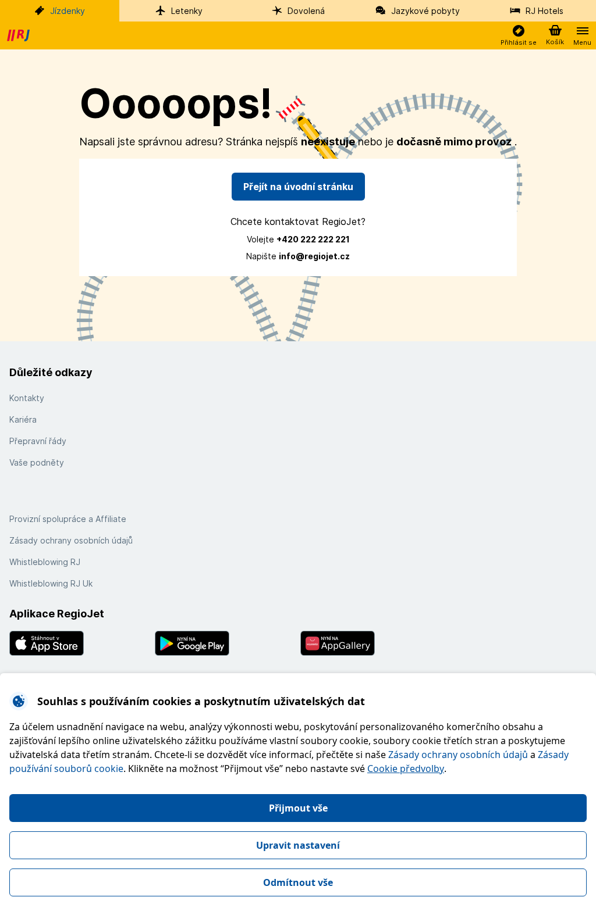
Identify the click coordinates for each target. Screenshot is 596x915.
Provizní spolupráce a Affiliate (67, 519)
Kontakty (26, 398)
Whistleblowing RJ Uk (51, 583)
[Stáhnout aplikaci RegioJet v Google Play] (225, 643)
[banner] (19, 35)
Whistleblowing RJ (44, 562)
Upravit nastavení (298, 845)
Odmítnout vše (298, 882)
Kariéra (23, 419)
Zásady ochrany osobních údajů (458, 754)
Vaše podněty (36, 462)
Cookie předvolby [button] (405, 768)
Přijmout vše (298, 808)
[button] (519, 36)
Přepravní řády (37, 441)
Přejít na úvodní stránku (298, 186)
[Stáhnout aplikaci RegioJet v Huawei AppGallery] (370, 643)
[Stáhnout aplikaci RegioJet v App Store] (79, 643)
